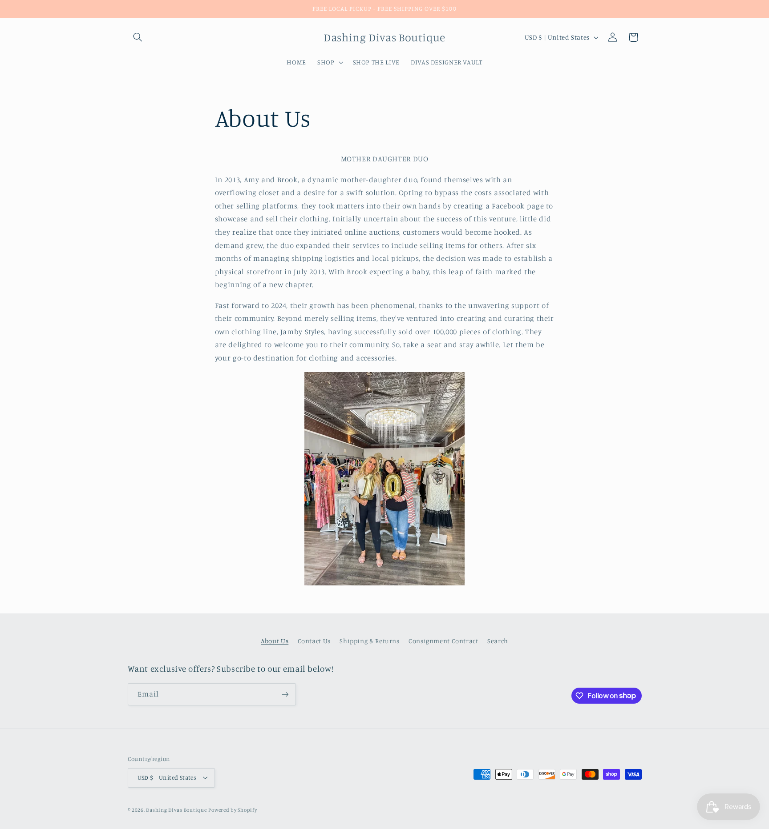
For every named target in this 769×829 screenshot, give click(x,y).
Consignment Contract (443, 641)
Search (497, 641)
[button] (138, 37)
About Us (274, 641)
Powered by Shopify (232, 810)
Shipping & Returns (369, 641)
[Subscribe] (285, 694)
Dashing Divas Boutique (176, 810)
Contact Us (314, 641)
